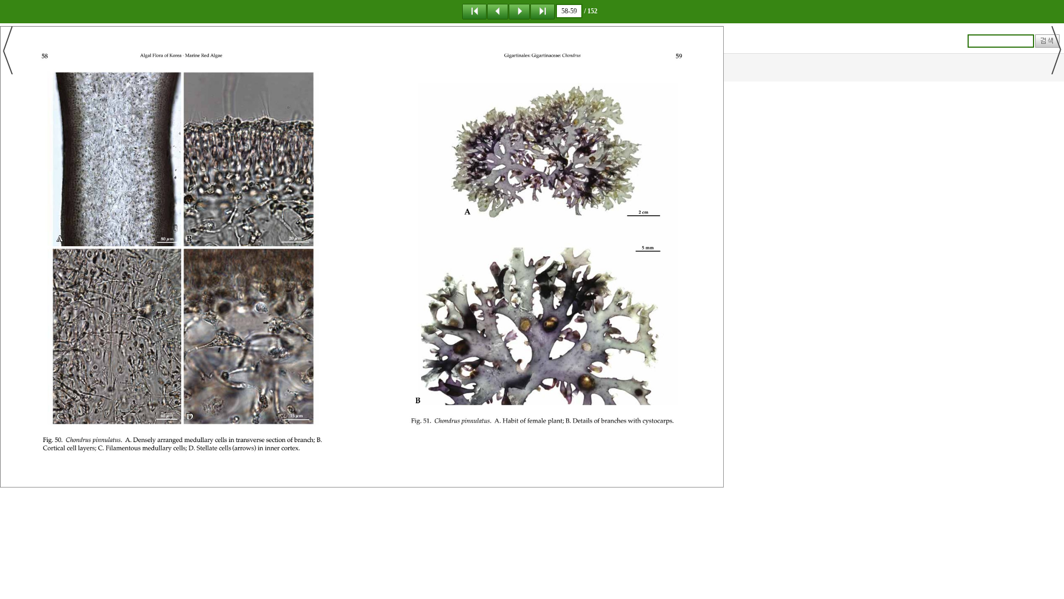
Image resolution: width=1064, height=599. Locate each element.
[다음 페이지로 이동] (519, 11)
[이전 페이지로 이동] (497, 11)
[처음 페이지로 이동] (474, 11)
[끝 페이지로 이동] (542, 11)
